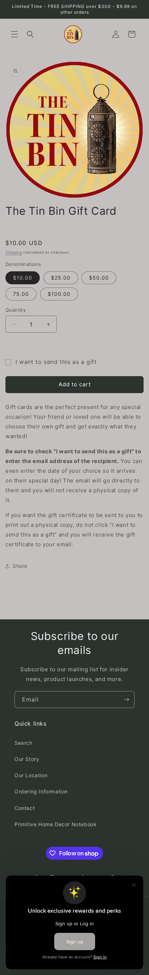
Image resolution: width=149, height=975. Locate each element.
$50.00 (99, 278)
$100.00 (59, 294)
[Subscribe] (126, 699)
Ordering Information (41, 791)
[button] (14, 34)
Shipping (13, 252)
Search (23, 743)
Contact (24, 808)
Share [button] (20, 566)
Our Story (26, 759)
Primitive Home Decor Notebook (55, 824)
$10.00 (22, 278)
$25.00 (61, 278)
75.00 (21, 294)
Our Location (30, 775)
